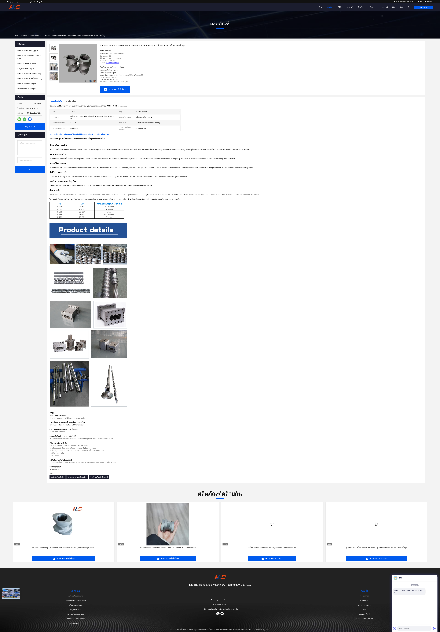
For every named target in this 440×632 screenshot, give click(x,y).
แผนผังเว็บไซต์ (364, 614)
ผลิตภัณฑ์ (330, 7)
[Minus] (434, 578)
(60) (26, 89)
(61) (29, 57)
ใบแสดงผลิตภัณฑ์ (112, 63)
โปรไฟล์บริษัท (364, 596)
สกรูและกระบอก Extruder (77, 477)
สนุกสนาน (423, 7)
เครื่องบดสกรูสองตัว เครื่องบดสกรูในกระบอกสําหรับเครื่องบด (168, 548)
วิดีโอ (340, 7)
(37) (29, 79)
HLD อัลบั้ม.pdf (55, 469)
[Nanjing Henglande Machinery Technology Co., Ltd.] (14, 7)
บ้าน (320, 7)
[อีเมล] (29, 119)
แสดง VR (349, 7)
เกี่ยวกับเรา (361, 7)
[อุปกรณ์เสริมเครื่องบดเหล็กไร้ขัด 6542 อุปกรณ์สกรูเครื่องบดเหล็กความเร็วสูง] (272, 524)
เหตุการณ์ (384, 7)
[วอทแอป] (24, 119)
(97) (27, 51)
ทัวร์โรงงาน (364, 600)
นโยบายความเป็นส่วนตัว (364, 619)
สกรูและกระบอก (36, 35)
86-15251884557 (426, 2)
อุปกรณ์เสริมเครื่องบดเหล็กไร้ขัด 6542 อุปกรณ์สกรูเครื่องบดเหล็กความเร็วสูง (272, 548)
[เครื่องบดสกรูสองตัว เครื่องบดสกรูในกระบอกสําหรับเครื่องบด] (168, 524)
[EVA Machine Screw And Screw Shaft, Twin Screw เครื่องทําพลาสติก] (63, 524)
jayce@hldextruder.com (404, 2)
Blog (394, 7)
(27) (26, 84)
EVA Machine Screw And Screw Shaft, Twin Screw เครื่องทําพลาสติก (63, 548)
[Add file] (394, 628)
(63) (26, 64)
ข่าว (364, 610)
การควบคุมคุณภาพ (364, 605)
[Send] (434, 628)
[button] (17, 529)
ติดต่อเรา (373, 7)
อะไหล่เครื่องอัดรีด (57, 477)
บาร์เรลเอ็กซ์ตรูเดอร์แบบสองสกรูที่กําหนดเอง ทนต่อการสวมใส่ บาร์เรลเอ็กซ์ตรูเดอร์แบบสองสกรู (376, 548)
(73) (25, 69)
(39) (29, 74)
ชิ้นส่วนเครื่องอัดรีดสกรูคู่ (99, 477)
